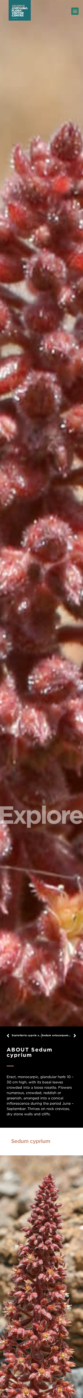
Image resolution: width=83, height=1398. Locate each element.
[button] (75, 11)
